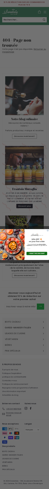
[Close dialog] (47, 230)
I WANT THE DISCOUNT (37, 253)
